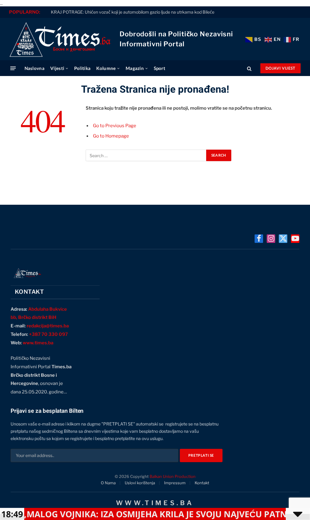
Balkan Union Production (173, 476)
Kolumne (106, 68)
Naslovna (35, 68)
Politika (82, 68)
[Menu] (13, 68)
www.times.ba (38, 343)
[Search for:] (146, 155)
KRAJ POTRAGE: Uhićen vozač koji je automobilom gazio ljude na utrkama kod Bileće (132, 12)
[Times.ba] (59, 39)
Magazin (135, 68)
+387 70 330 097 (48, 334)
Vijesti (57, 68)
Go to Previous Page (114, 125)
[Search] (249, 68)
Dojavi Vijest (280, 68)
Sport (160, 68)
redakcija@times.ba (48, 326)
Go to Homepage (111, 136)
